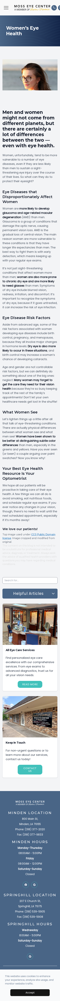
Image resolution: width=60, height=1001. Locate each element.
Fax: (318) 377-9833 (30, 834)
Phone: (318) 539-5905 (30, 911)
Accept (30, 992)
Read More (30, 684)
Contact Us (30, 769)
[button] (6, 7)
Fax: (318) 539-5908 (30, 917)
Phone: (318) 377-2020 (30, 829)
